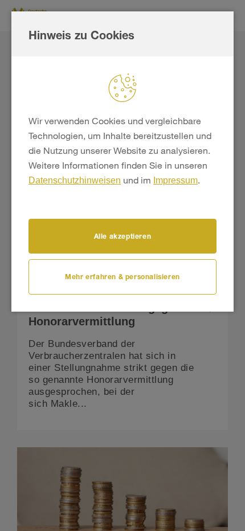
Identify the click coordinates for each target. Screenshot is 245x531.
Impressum (175, 180)
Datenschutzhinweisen (74, 180)
